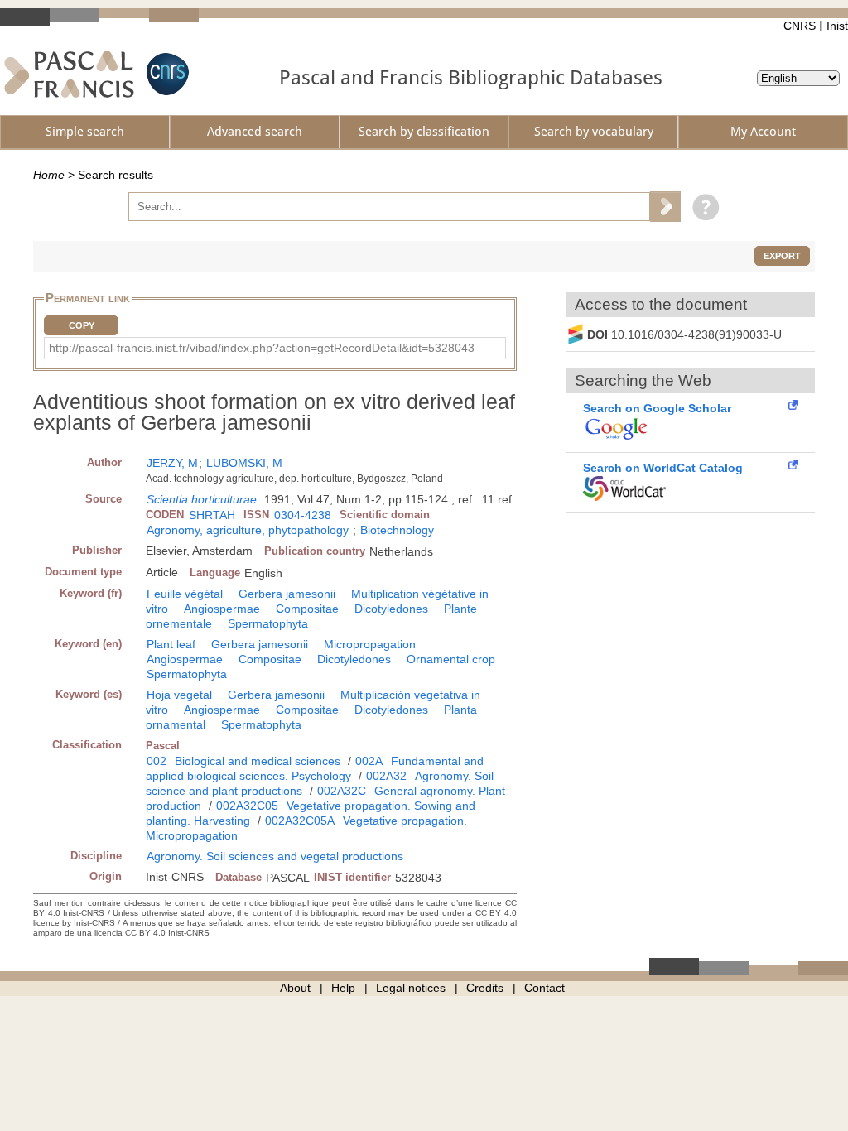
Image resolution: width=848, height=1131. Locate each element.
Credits (485, 987)
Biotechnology (397, 530)
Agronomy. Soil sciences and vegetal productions (275, 856)
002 (156, 761)
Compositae (307, 608)
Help (343, 987)
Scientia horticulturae (202, 499)
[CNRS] (165, 74)
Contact (544, 987)
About (295, 987)
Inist (837, 25)
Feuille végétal (185, 593)
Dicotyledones (391, 608)
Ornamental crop (451, 659)
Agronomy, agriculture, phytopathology (248, 530)
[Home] (69, 74)
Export (782, 256)
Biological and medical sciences (257, 761)
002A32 (386, 775)
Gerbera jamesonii (286, 593)
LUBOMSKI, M (244, 462)
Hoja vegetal (179, 694)
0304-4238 (302, 515)
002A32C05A (300, 820)
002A (369, 761)
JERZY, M (172, 462)
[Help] (702, 206)
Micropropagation (370, 644)
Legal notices (411, 987)
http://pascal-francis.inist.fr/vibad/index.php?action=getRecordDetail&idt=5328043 (262, 347)
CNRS (799, 25)
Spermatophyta (268, 623)
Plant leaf (171, 644)
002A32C (341, 790)
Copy (81, 325)
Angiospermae (222, 608)
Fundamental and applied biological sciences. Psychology (315, 768)
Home (49, 174)
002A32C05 (247, 805)
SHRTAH (212, 515)
